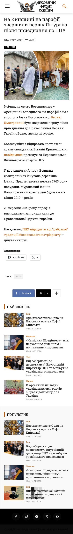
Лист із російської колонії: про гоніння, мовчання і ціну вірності (45, 494)
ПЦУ (18, 276)
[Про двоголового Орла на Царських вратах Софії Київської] (14, 320)
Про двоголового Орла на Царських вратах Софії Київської (44, 321)
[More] (57, 293)
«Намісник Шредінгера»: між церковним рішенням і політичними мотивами (47, 343)
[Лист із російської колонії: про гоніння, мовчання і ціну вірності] (14, 493)
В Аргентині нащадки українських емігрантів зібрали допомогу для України (44, 390)
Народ (29, 381)
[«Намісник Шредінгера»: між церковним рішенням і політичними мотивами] (14, 342)
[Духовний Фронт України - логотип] (36, 6)
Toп (28, 314)
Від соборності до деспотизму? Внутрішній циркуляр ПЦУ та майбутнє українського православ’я (47, 366)
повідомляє (13, 155)
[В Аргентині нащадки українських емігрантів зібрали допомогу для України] (14, 387)
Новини (10, 47)
